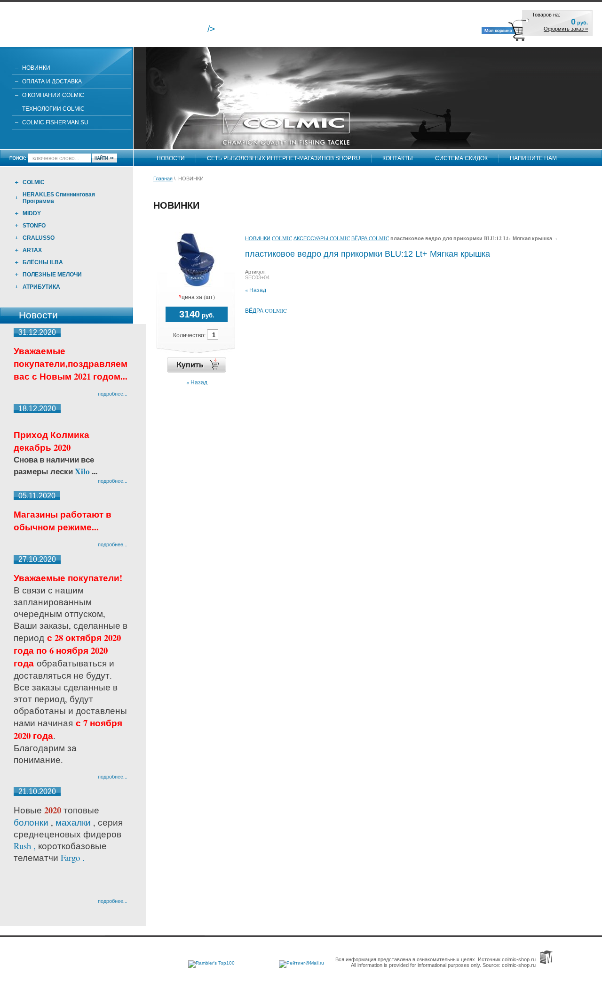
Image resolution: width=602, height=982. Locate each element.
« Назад (196, 382)
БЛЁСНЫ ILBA (43, 262)
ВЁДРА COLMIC (370, 238)
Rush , (26, 846)
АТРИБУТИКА (41, 287)
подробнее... (112, 393)
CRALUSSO (39, 238)
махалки (74, 822)
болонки (31, 822)
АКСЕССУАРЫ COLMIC (321, 238)
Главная (163, 178)
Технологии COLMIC (53, 109)
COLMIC (34, 182)
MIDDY (32, 213)
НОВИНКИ (36, 68)
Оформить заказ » (566, 29)
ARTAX (32, 250)
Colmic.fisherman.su (55, 122)
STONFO (34, 225)
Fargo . (73, 857)
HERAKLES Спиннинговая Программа (59, 197)
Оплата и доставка (52, 81)
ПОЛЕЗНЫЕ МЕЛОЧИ (52, 274)
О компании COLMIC (53, 95)
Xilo (83, 471)
